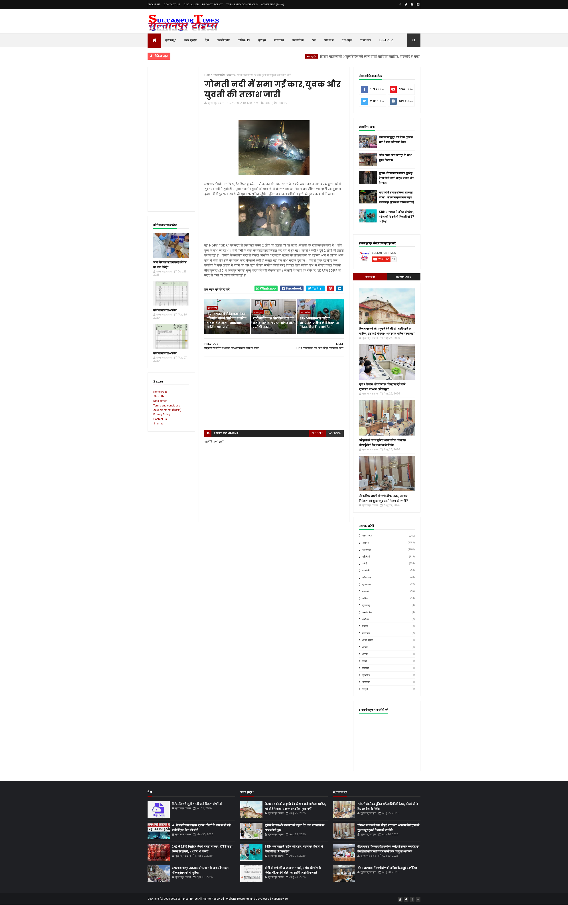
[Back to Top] (418, 899)
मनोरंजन (279, 40)
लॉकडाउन (366, 577)
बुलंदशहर (366, 675)
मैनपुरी (365, 689)
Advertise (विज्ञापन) (272, 4)
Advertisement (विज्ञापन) (167, 410)
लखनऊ (283, 103)
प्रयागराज (366, 584)
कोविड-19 (244, 40)
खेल (314, 40)
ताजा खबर (370, 277)
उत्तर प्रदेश (190, 40)
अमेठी (364, 563)
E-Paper (386, 40)
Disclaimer (191, 4)
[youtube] (412, 4)
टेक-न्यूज (347, 40)
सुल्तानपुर (170, 40)
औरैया (364, 654)
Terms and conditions (242, 4)
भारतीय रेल (367, 612)
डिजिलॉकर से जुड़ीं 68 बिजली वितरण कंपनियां (197, 804)
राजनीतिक (298, 40)
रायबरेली (365, 570)
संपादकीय (365, 40)
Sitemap (158, 423)
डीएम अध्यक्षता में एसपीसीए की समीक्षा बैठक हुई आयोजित (387, 868)
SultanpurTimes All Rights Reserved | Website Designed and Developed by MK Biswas (233, 898)
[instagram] (418, 4)
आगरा (364, 647)
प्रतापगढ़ (366, 605)
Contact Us (172, 4)
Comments (403, 277)
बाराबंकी (365, 668)
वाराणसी (365, 591)
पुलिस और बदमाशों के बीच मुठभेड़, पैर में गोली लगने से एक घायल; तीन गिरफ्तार (396, 178)
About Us (154, 4)
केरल (364, 661)
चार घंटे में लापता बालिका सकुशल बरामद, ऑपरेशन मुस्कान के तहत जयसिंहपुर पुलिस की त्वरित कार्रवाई (396, 197)
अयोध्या (365, 619)
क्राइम (262, 40)
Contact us (160, 419)
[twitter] (406, 4)
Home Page (160, 391)
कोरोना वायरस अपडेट (165, 310)
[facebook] (400, 4)
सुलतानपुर (366, 549)
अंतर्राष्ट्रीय (223, 40)
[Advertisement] (171, 139)
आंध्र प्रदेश (367, 640)
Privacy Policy (212, 4)
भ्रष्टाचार (366, 682)
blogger (317, 433)
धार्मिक (365, 598)
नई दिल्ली (366, 556)
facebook (334, 433)
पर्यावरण (329, 40)
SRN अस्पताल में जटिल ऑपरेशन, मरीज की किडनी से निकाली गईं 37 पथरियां (319, 322)
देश (207, 40)
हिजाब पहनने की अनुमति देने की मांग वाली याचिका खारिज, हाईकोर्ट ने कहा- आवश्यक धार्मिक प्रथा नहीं (361, 57)
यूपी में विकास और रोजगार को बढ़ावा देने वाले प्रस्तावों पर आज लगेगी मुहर (273, 322)
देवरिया (365, 626)
